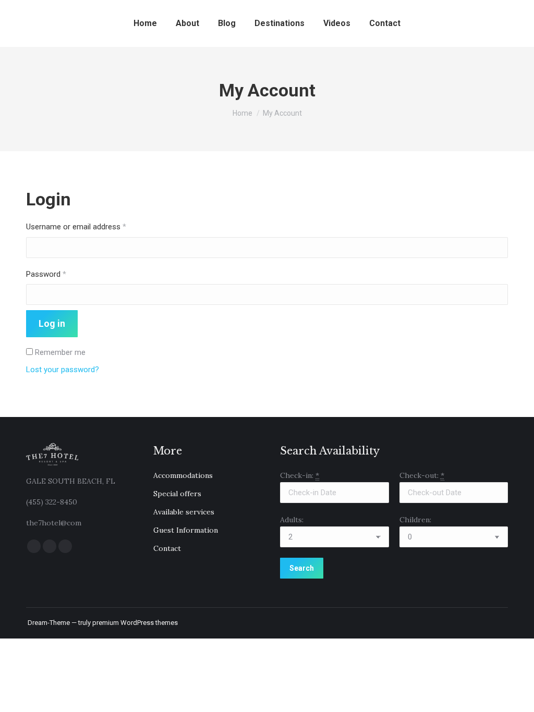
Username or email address (90, 226)
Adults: (292, 519)
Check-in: (299, 475)
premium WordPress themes (135, 623)
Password (60, 274)
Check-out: (421, 475)
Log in (52, 323)
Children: (415, 519)
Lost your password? (62, 369)
